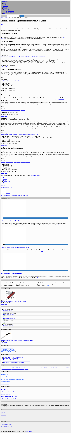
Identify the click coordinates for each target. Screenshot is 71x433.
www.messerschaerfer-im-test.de (8, 428)
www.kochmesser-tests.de (6, 424)
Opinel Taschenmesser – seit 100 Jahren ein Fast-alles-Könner (16, 361)
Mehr (48, 285)
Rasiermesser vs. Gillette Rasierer (10, 358)
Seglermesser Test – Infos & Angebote (11, 273)
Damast (14, 367)
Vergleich (5, 8)
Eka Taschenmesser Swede (9, 318)
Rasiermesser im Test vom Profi (8, 391)
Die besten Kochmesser (6, 394)
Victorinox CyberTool (8, 325)
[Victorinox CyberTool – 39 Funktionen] (14, 216)
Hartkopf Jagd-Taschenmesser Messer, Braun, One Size (13, 110)
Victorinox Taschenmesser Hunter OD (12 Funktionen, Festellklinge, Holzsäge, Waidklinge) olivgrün (23, 56)
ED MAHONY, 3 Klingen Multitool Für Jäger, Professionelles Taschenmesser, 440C (19, 134)
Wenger (28, 369)
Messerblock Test (5, 384)
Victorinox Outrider (7, 310)
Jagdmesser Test (4, 376)
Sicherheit (68, 367)
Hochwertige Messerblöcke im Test (9, 398)
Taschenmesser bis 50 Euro (7, 348)
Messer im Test (6, 9)
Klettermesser (26, 367)
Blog (4, 13)
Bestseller (5, 6)
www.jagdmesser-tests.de (6, 426)
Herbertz (5, 179)
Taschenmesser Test (34, 175)
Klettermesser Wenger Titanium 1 (10, 359)
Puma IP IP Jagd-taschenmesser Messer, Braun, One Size (13, 80)
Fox (18, 367)
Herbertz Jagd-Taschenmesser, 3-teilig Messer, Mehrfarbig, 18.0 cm (15, 162)
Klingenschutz (31, 367)
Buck (8, 367)
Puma (4, 180)
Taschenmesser (6, 4)
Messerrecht (43, 367)
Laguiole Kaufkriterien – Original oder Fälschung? (15, 247)
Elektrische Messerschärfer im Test (9, 396)
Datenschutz (3, 415)
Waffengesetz (24, 369)
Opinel (50, 367)
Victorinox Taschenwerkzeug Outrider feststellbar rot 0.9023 (14, 301)
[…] (58, 224)
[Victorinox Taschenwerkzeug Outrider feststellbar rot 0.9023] (10, 300)
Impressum (3, 413)
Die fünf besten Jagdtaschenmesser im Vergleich (13, 362)
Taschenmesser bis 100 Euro (7, 349)
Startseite (5, 3)
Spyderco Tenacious (7, 322)
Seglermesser (64, 367)
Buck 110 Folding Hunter (9, 314)
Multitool (46, 367)
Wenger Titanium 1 (10, 12)
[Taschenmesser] (4, 1)
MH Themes (29, 431)
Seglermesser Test (10, 11)
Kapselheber (61, 99)
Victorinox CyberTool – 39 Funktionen (12, 221)
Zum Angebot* (4, 66)
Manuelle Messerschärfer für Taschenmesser (13, 357)
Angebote (5, 7)
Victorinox (5, 182)
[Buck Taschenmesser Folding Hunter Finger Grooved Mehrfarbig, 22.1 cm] (6, 338)
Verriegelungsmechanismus (13, 369)
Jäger (23, 367)
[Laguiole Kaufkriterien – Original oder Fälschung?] (14, 243)
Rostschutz (60, 367)
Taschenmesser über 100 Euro (8, 350)
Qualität (54, 367)
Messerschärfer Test (5, 381)
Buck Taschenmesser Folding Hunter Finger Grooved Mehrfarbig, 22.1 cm (17, 340)
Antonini (2, 367)
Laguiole (35, 367)
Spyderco (2, 369)
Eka (16, 367)
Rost (57, 367)
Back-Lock (5, 177)
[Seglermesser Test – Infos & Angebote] (14, 269)
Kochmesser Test (4, 374)
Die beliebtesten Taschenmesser (8, 351)
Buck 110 (11, 367)
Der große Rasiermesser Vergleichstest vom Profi (12, 379)
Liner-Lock (39, 367)
